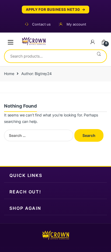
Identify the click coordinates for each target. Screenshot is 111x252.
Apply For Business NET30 (53, 10)
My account (76, 24)
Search (98, 56)
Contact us (41, 24)
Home (9, 73)
